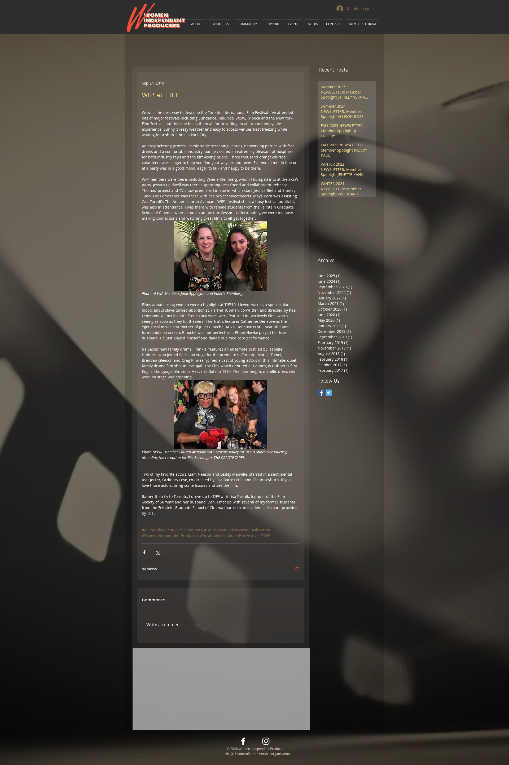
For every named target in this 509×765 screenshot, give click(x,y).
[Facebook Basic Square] (321, 393)
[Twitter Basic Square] (329, 393)
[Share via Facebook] (144, 552)
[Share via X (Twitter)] (157, 552)
